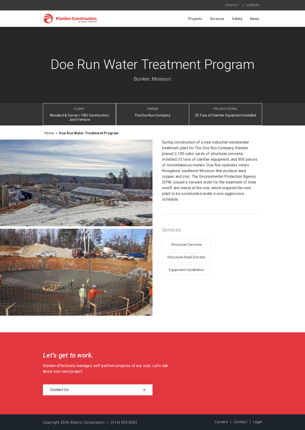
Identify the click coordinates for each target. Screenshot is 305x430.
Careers (252, 5)
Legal (257, 422)
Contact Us (59, 389)
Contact (232, 5)
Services (217, 19)
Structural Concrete (186, 244)
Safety (237, 19)
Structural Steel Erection (186, 257)
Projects (195, 19)
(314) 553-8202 (124, 422)
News (254, 19)
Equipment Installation (186, 270)
